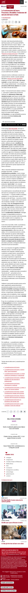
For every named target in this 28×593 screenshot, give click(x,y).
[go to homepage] (3, 2)
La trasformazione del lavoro (11, 367)
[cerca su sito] (22, 2)
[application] (14, 124)
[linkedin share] (16, 22)
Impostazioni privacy (14, 554)
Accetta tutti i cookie (7, 587)
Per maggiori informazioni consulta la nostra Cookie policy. (14, 572)
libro (7, 465)
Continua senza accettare (8, 590)
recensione (9, 467)
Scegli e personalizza (7, 582)
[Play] (3, 124)
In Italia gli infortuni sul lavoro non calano (12, 543)
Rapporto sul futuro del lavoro (9, 53)
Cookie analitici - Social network (10, 579)
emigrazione (9, 459)
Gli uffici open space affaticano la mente (12, 523)
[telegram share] (9, 22)
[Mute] (21, 124)
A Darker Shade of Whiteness (14, 461)
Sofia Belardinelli (7, 17)
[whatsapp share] (6, 22)
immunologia (9, 472)
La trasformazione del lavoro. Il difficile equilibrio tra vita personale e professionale (14, 379)
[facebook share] (12, 22)
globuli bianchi (10, 474)
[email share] (19, 22)
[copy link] (2, 22)
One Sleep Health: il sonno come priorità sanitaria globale (12, 500)
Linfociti (8, 476)
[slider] (24, 124)
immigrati (8, 457)
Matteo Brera (9, 463)
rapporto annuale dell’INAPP (14, 78)
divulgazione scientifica (12, 470)
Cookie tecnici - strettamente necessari (12, 575)
